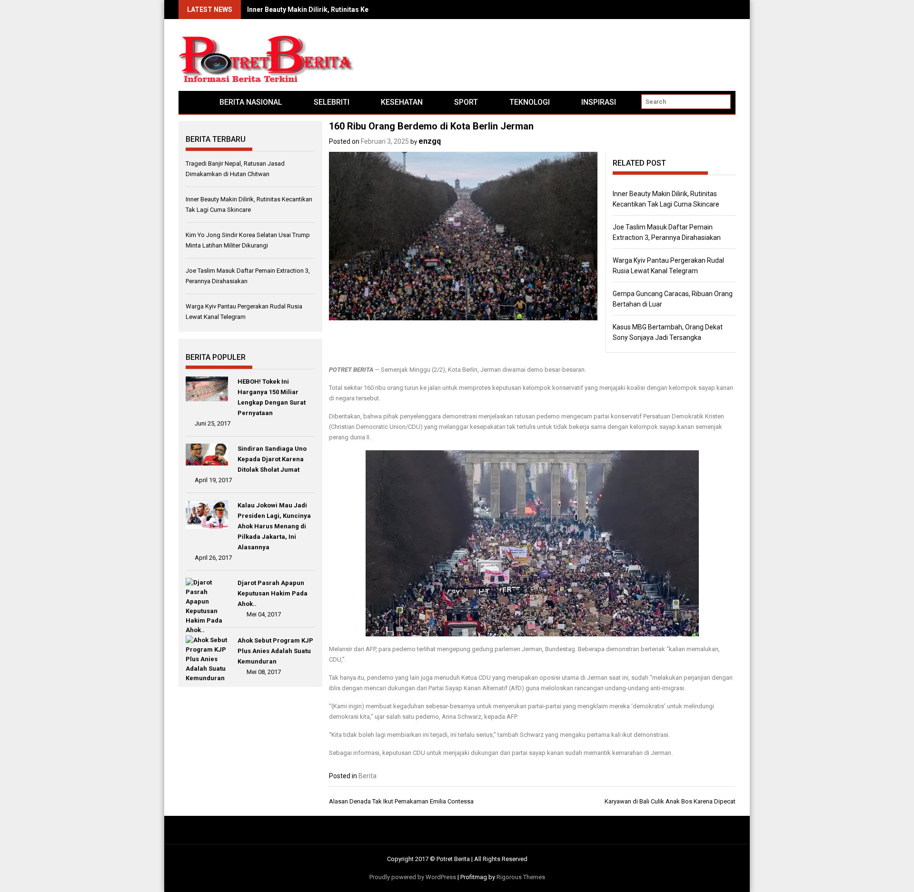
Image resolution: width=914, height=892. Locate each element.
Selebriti (331, 102)
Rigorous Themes (521, 877)
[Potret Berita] (191, 102)
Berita (367, 776)
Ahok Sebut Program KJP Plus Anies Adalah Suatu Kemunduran (275, 651)
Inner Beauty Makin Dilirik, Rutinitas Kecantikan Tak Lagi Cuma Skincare (360, 9)
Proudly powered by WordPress (412, 877)
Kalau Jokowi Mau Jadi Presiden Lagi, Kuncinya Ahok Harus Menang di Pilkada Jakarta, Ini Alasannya (274, 526)
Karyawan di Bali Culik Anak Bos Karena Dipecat (670, 801)
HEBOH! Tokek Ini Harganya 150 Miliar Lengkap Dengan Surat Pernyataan (272, 397)
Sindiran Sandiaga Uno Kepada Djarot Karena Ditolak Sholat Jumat (272, 459)
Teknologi (529, 102)
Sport (466, 102)
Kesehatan (402, 102)
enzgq (429, 141)
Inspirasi (598, 102)
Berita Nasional (250, 102)
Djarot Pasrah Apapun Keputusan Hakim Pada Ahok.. (273, 593)
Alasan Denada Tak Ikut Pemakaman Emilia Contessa (401, 801)
